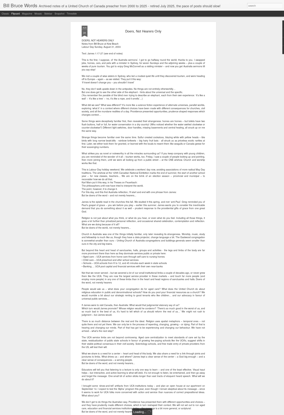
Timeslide (72, 13)
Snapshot (59, 13)
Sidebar (48, 13)
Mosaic (38, 13)
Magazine (27, 13)
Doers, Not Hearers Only (143, 31)
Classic (5, 13)
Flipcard (15, 13)
